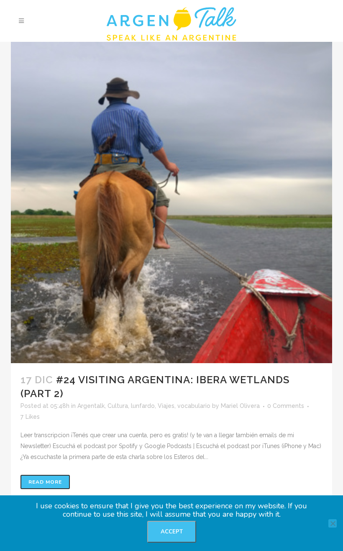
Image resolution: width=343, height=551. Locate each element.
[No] (332, 523)
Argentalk (91, 405)
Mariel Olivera (240, 405)
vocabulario (193, 405)
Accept (172, 532)
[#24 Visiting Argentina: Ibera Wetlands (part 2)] (171, 202)
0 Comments (285, 405)
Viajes (166, 405)
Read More (45, 482)
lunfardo (143, 405)
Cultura (118, 405)
